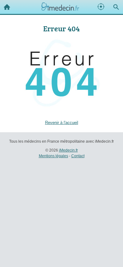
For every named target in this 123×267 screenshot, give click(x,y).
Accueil (7, 7)
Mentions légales (53, 156)
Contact (78, 156)
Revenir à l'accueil (61, 122)
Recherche (116, 7)
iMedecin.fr (68, 150)
